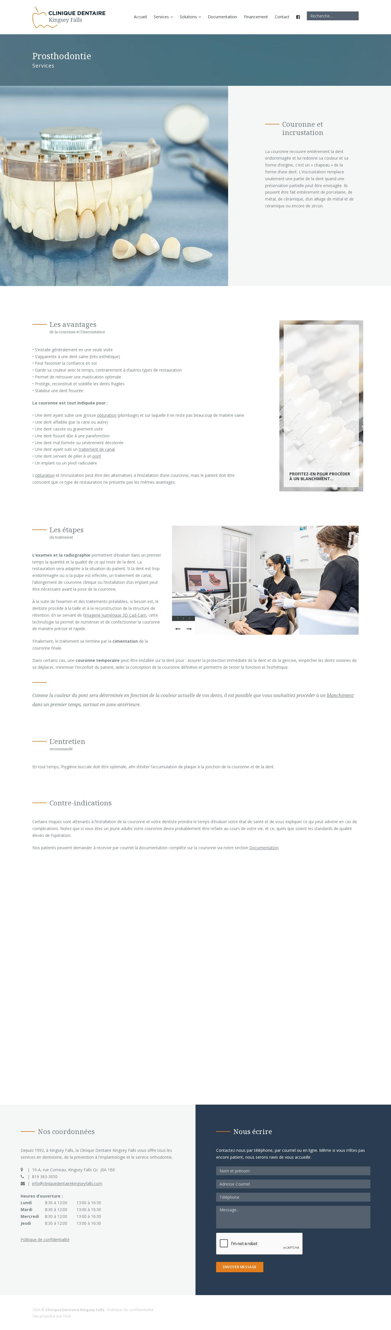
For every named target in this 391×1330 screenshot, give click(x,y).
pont (96, 456)
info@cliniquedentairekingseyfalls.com (67, 1183)
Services (161, 16)
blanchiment (340, 695)
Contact (282, 16)
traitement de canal (97, 449)
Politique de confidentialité (45, 1239)
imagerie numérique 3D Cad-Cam (115, 615)
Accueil (140, 16)
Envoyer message (239, 1267)
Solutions (188, 16)
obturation (106, 415)
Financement (256, 16)
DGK (67, 1316)
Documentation (222, 16)
